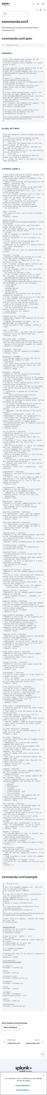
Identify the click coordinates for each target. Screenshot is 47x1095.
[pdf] (44, 9)
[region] (23, 1083)
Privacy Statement (22, 1085)
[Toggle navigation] (42, 1054)
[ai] (40, 9)
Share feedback (10, 1028)
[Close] (44, 1075)
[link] (36, 9)
